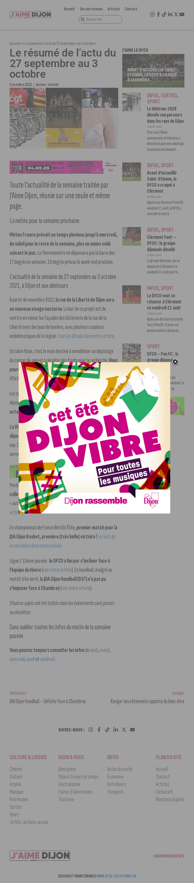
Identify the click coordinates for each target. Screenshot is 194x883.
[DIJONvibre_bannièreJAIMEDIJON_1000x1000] (94, 512)
